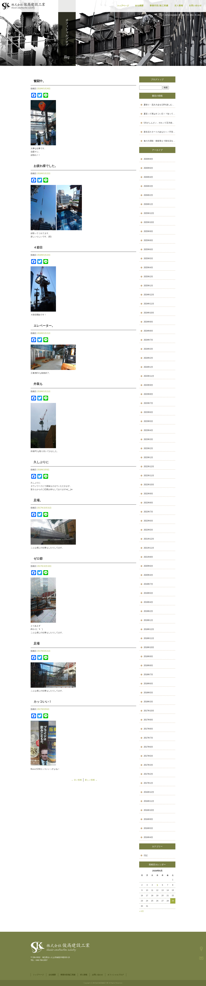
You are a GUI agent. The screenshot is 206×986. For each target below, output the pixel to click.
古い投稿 (76, 780)
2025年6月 (148, 249)
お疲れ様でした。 (46, 165)
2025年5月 (148, 258)
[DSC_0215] (53, 543)
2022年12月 (149, 466)
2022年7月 (148, 512)
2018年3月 (148, 701)
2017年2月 (148, 774)
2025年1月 (148, 285)
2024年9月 (148, 322)
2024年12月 (149, 294)
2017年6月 (148, 747)
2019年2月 (148, 611)
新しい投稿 (91, 780)
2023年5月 (148, 421)
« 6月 (141, 911)
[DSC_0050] (69, 228)
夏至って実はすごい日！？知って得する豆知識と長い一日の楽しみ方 (159, 114)
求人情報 (178, 6)
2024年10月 (149, 313)
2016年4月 (148, 837)
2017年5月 (148, 756)
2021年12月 (149, 539)
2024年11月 (149, 304)
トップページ (123, 6)
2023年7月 (148, 403)
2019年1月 (148, 620)
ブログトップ (157, 79)
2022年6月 (148, 521)
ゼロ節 (38, 558)
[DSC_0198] (43, 764)
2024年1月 (148, 367)
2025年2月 (148, 276)
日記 (146, 855)
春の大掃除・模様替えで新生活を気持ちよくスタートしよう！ (159, 141)
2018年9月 (148, 656)
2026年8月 (148, 159)
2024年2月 (148, 358)
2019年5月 (148, 593)
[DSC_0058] (43, 143)
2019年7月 (148, 584)
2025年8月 (148, 240)
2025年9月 (148, 231)
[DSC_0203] (53, 686)
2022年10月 (149, 484)
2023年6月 (148, 412)
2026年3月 (148, 186)
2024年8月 (148, 331)
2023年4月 (148, 430)
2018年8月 (148, 665)
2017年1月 (148, 783)
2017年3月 (148, 765)
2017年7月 (148, 738)
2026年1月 (148, 204)
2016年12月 (149, 792)
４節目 (38, 247)
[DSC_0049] (43, 228)
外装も (38, 383)
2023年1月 (148, 457)
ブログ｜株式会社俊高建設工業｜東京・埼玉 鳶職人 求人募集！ (180, 15)
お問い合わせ (195, 6)
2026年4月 (148, 177)
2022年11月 (149, 475)
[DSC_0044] (43, 310)
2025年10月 (149, 222)
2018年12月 (149, 629)
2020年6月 (148, 566)
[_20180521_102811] (43, 446)
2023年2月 (148, 448)
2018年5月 (148, 692)
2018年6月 (148, 683)
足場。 (38, 500)
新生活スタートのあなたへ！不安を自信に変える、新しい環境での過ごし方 (159, 132)
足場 (37, 643)
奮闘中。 (40, 81)
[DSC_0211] (43, 621)
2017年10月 (149, 711)
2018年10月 (149, 647)
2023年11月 (149, 376)
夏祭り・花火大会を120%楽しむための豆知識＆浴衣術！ (159, 105)
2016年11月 (149, 801)
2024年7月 (148, 340)
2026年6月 (148, 168)
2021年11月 (149, 548)
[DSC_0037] (53, 368)
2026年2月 (148, 195)
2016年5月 (148, 828)
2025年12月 (149, 213)
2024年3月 (148, 349)
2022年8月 (148, 503)
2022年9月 (148, 493)
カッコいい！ (43, 701)
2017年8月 (148, 729)
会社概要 (139, 6)
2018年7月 (148, 674)
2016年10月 (149, 810)
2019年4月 (148, 602)
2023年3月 (148, 439)
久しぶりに (41, 462)
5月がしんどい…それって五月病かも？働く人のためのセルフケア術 (159, 123)
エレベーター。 (44, 325)
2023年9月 (148, 385)
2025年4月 (148, 267)
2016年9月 (148, 819)
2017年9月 (148, 720)
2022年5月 (148, 530)
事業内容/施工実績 (159, 6)
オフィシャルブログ (116, 975)
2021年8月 (148, 557)
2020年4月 (148, 575)
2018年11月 (149, 638)
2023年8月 (148, 394)
